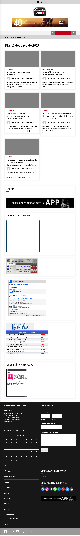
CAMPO (6, 493)
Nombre (44, 413)
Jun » (9, 466)
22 (6, 456)
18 (21, 452)
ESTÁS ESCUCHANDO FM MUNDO (62, 532)
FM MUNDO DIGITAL (12, 519)
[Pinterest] (63, 489)
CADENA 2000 (10, 514)
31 (16, 460)
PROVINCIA (10, 110)
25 (21, 456)
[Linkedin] (59, 489)
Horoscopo (24, 396)
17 (16, 452)
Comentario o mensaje (50, 432)
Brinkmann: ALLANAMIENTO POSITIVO (20, 73)
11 (21, 447)
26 (26, 456)
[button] (53, 33)
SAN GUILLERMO (47, 69)
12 (26, 447)
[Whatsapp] (55, 489)
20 (31, 452)
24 (16, 456)
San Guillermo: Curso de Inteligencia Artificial (53, 73)
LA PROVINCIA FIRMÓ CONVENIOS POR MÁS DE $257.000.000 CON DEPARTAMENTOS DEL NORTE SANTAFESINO (20, 116)
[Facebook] (43, 489)
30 (11, 460)
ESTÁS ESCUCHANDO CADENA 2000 (40, 532)
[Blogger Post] (71, 489)
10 (16, 447)
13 (31, 447)
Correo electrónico (48, 423)
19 (26, 452)
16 (11, 452)
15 (6, 452)
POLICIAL (9, 69)
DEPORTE (7, 504)
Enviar (44, 450)
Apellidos (55, 419)
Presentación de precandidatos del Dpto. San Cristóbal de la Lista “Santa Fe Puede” (57, 116)
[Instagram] (47, 489)
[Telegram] (67, 489)
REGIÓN (45, 110)
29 (6, 460)
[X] (51, 489)
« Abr (5, 466)
